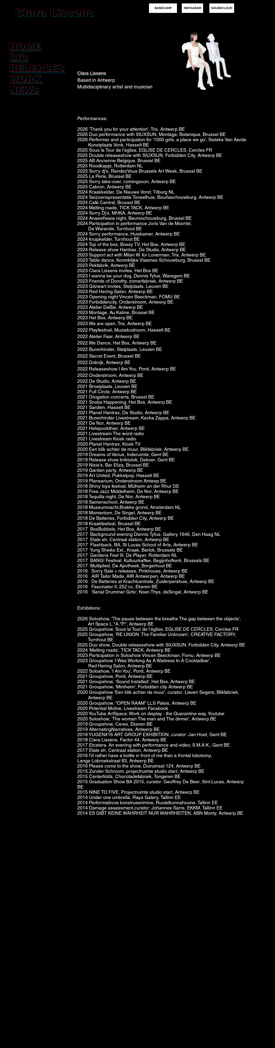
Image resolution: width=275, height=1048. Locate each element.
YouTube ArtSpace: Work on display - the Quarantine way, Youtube (156, 713)
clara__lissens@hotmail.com (40, 25)
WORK (25, 79)
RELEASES (37, 68)
